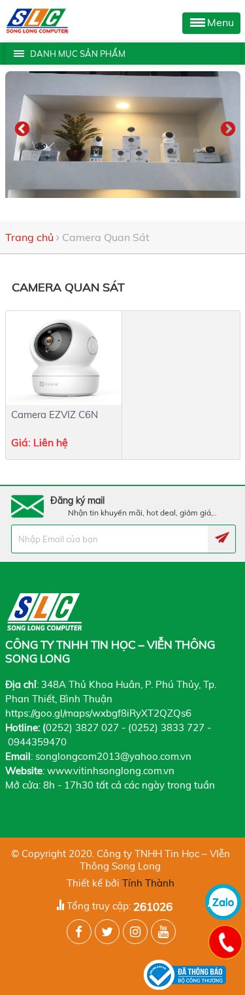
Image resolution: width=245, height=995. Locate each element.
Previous (20, 127)
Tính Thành (148, 883)
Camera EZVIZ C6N (54, 414)
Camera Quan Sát (106, 237)
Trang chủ (29, 237)
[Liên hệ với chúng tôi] (224, 941)
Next (226, 127)
